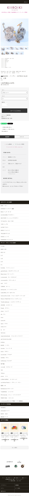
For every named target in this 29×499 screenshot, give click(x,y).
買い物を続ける (5, 131)
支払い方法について (9, 477)
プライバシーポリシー (19, 479)
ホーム (2, 58)
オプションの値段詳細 (5, 115)
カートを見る (17, 488)
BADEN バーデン (8, 67)
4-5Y (5, 65)
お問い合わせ (3, 491)
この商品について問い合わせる (8, 129)
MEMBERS (3, 407)
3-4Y (5, 64)
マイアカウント (3, 485)
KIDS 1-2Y (6, 61)
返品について (4, 116)
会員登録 (17, 485)
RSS (17, 480)
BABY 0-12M (7, 60)
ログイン (2, 488)
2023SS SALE (4, 413)
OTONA (6, 59)
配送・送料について (17, 477)
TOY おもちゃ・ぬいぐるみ (9, 58)
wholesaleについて (5, 410)
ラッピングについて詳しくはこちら (14, 147)
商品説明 (7, 136)
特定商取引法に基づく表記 (6, 118)
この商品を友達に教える (7, 127)
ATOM (20, 480)
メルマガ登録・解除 (11, 480)
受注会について (4, 417)
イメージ (22, 136)
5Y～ (5, 66)
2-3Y (5, 62)
